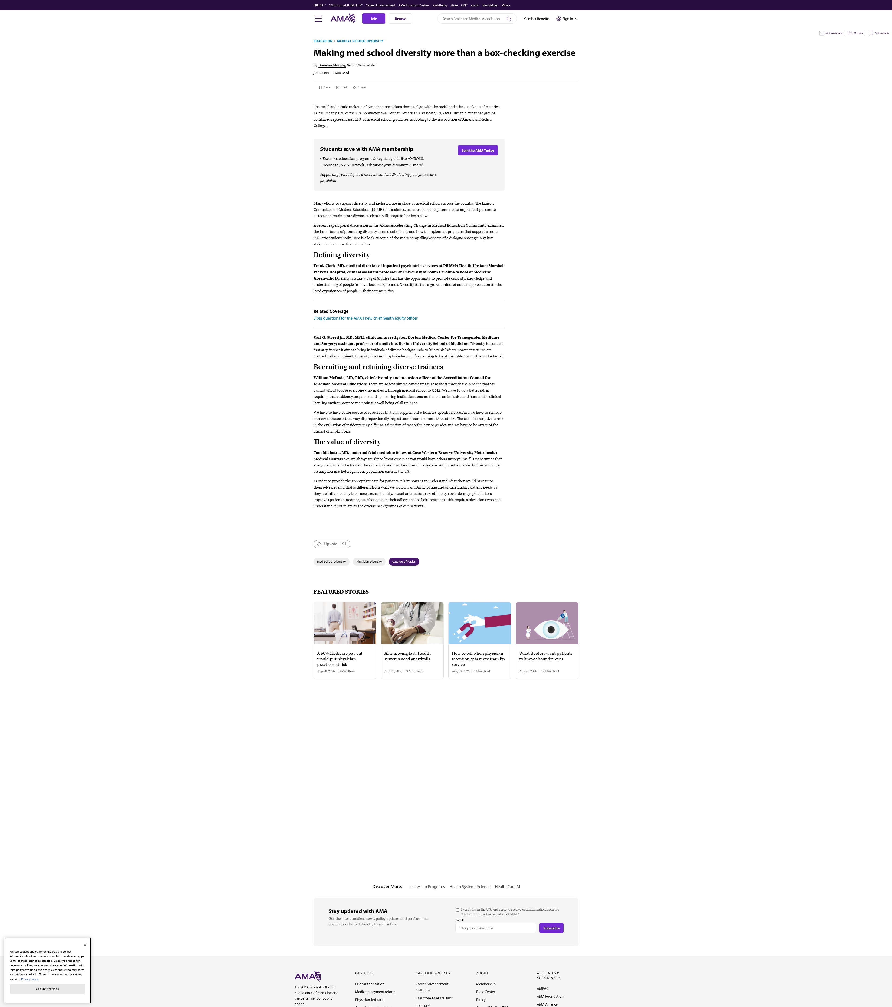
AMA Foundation (550, 996)
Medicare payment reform (375, 991)
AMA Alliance (547, 1004)
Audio (475, 5)
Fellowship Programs (427, 886)
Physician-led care (369, 999)
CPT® (464, 5)
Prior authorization (369, 983)
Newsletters (490, 5)
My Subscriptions (834, 32)
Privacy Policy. (30, 979)
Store (454, 5)
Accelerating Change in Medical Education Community (438, 225)
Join (374, 18)
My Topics (858, 32)
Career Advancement (380, 5)
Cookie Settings (47, 989)
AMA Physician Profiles (413, 5)
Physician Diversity (369, 561)
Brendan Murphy (331, 65)
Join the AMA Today (478, 150)
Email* (460, 920)
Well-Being (440, 5)
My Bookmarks (882, 32)
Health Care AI (507, 886)
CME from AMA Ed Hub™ (346, 5)
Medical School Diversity (360, 41)
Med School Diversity (331, 561)
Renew (400, 18)
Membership (486, 983)
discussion (359, 225)
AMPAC (542, 988)
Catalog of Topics (404, 561)
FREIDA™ (320, 5)
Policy (481, 999)
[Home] (308, 976)
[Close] (85, 945)
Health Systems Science (469, 886)
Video (506, 5)
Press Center (485, 991)
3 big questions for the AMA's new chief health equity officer (366, 318)
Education (323, 41)
